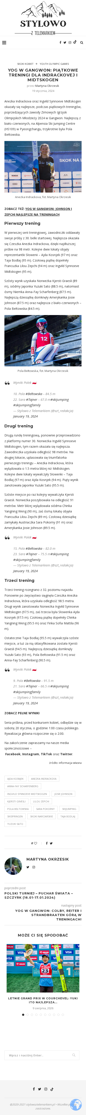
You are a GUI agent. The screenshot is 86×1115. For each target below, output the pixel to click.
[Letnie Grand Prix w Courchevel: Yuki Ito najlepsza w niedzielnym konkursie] (43, 968)
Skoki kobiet (25, 63)
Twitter (66, 754)
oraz (56, 754)
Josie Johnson (63, 794)
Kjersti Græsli (16, 801)
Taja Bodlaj (67, 816)
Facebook (13, 754)
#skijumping (59, 399)
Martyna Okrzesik (47, 86)
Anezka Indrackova (43, 778)
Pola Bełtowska (18, 809)
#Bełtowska (34, 393)
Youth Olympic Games (54, 63)
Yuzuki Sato (15, 824)
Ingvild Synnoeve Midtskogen (27, 794)
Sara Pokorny (45, 809)
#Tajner (31, 399)
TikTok (46, 754)
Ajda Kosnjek (15, 778)
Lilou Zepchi (41, 801)
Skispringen (15, 816)
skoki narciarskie (41, 816)
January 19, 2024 (25, 416)
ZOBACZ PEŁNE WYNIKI (21, 713)
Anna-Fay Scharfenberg (22, 786)
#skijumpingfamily (27, 405)
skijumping (69, 809)
